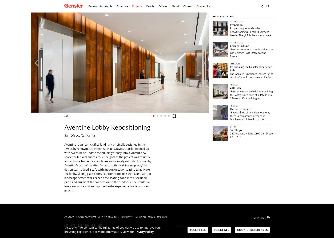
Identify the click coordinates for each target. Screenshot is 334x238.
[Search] (268, 6)
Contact (69, 217)
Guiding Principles (108, 217)
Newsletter (127, 217)
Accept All (197, 230)
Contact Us (203, 6)
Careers (188, 6)
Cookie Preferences (252, 230)
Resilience (162, 217)
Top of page (259, 218)
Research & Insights (100, 6)
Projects (137, 6)
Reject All (221, 230)
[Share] (261, 6)
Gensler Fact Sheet (86, 217)
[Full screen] (174, 116)
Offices (162, 6)
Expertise (122, 6)
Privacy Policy (144, 231)
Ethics (151, 217)
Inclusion (140, 217)
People (150, 6)
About (175, 6)
